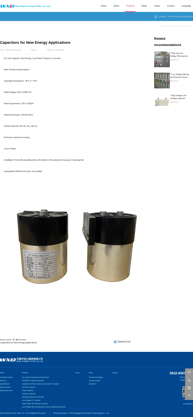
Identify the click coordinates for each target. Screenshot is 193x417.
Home (103, 6)
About (116, 6)
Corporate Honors (6, 377)
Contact (170, 6)
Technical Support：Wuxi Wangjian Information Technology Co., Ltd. (81, 413)
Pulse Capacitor (27, 390)
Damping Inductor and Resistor (33, 397)
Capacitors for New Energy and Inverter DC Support (40, 384)
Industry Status (5, 387)
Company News (94, 381)
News (144, 6)
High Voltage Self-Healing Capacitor (35, 404)
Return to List (124, 342)
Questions (92, 384)
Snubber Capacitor (29, 394)
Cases (157, 6)
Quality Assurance (6, 390)
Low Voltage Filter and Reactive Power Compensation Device (44, 407)
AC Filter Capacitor (29, 387)
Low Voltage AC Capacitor (31, 400)
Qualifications (5, 384)
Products (130, 6)
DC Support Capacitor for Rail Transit (35, 377)
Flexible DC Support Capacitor (33, 381)
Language (186, 6)
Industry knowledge (96, 377)
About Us (3, 381)
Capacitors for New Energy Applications (18, 342)
